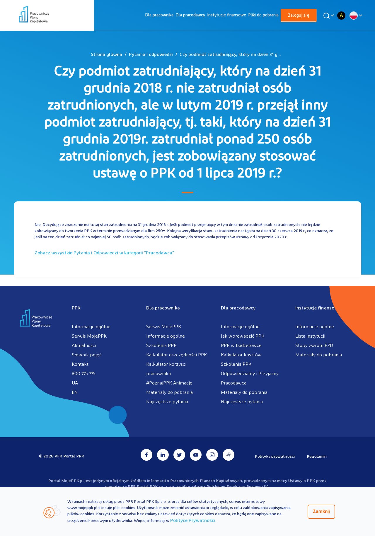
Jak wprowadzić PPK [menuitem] (242, 336)
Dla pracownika (159, 15)
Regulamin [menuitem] (317, 457)
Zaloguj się (298, 15)
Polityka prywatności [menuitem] (275, 457)
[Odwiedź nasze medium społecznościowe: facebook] (146, 455)
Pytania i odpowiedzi (151, 54)
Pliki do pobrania (263, 15)
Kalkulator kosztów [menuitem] (241, 355)
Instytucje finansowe (226, 15)
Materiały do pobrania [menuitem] (169, 392)
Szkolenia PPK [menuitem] (161, 345)
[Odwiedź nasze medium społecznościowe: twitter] (179, 455)
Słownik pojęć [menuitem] (87, 355)
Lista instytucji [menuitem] (310, 336)
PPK (76, 308)
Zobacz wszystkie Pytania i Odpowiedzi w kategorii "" (104, 253)
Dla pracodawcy (190, 15)
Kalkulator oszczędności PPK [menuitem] (176, 355)
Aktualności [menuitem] (84, 345)
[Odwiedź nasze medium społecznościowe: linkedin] (163, 455)
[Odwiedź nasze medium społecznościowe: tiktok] (228, 455)
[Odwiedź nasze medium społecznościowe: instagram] (212, 455)
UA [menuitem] (75, 383)
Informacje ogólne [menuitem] (91, 327)
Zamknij (321, 511)
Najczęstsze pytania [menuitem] (167, 402)
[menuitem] (159, 15)
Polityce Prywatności (192, 520)
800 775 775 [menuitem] (84, 374)
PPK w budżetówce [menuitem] (241, 345)
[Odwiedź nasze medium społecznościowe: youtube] (196, 455)
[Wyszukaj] (328, 15)
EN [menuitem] (75, 392)
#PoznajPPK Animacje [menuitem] (169, 383)
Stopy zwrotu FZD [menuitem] (314, 345)
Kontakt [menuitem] (80, 364)
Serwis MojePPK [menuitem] (89, 336)
